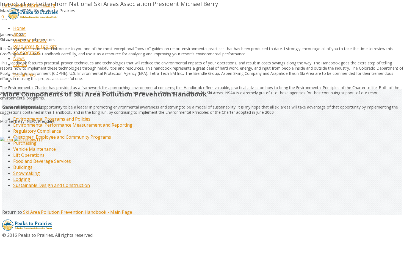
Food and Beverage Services (42, 161)
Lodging (21, 179)
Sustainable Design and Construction (51, 185)
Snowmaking (26, 173)
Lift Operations (29, 155)
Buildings (22, 167)
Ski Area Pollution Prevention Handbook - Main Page (77, 212)
